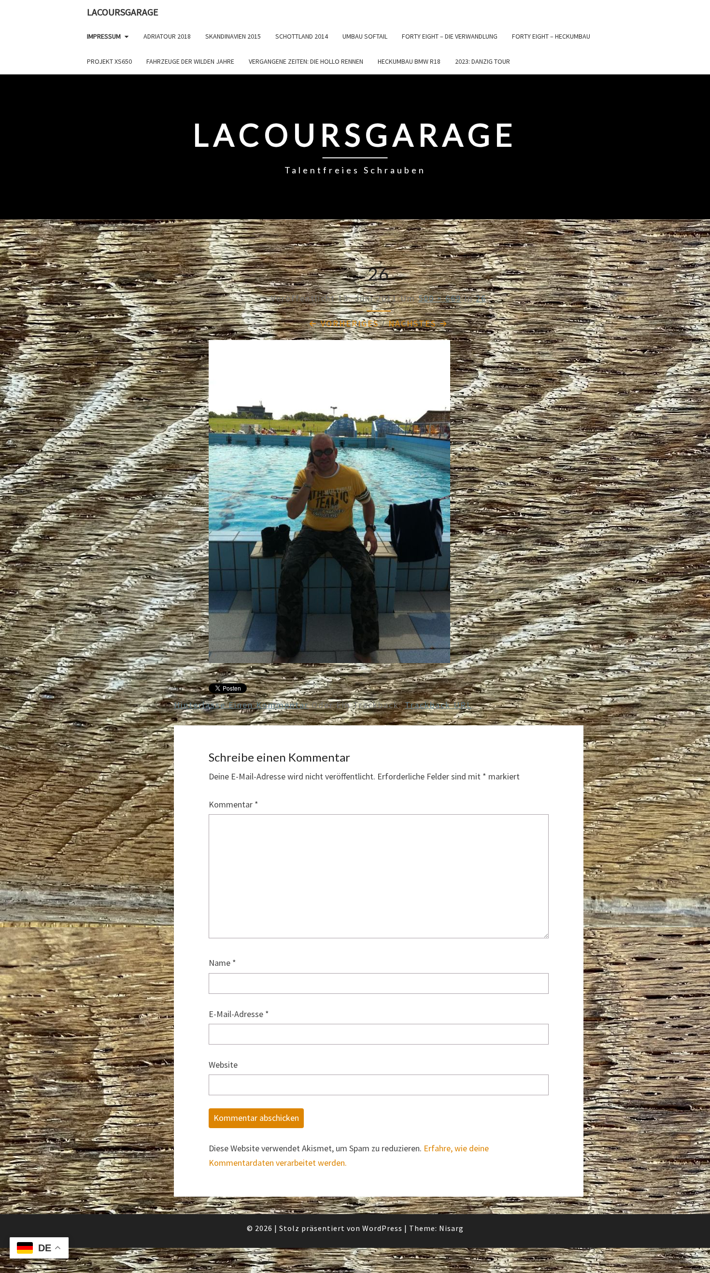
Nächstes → (418, 323)
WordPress (382, 1228)
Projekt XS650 (109, 61)
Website (223, 1064)
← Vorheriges (344, 323)
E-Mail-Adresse (239, 1013)
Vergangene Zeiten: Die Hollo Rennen (306, 61)
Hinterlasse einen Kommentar (241, 704)
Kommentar (233, 804)
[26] (329, 504)
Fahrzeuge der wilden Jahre (190, 61)
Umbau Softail (364, 36)
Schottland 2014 (301, 36)
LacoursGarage (122, 12)
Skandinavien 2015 (233, 36)
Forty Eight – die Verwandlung (449, 36)
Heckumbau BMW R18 (409, 61)
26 (481, 298)
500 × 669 (439, 298)
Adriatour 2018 (167, 36)
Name (222, 962)
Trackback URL (438, 704)
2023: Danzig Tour (482, 61)
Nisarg (451, 1228)
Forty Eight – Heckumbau (551, 36)
